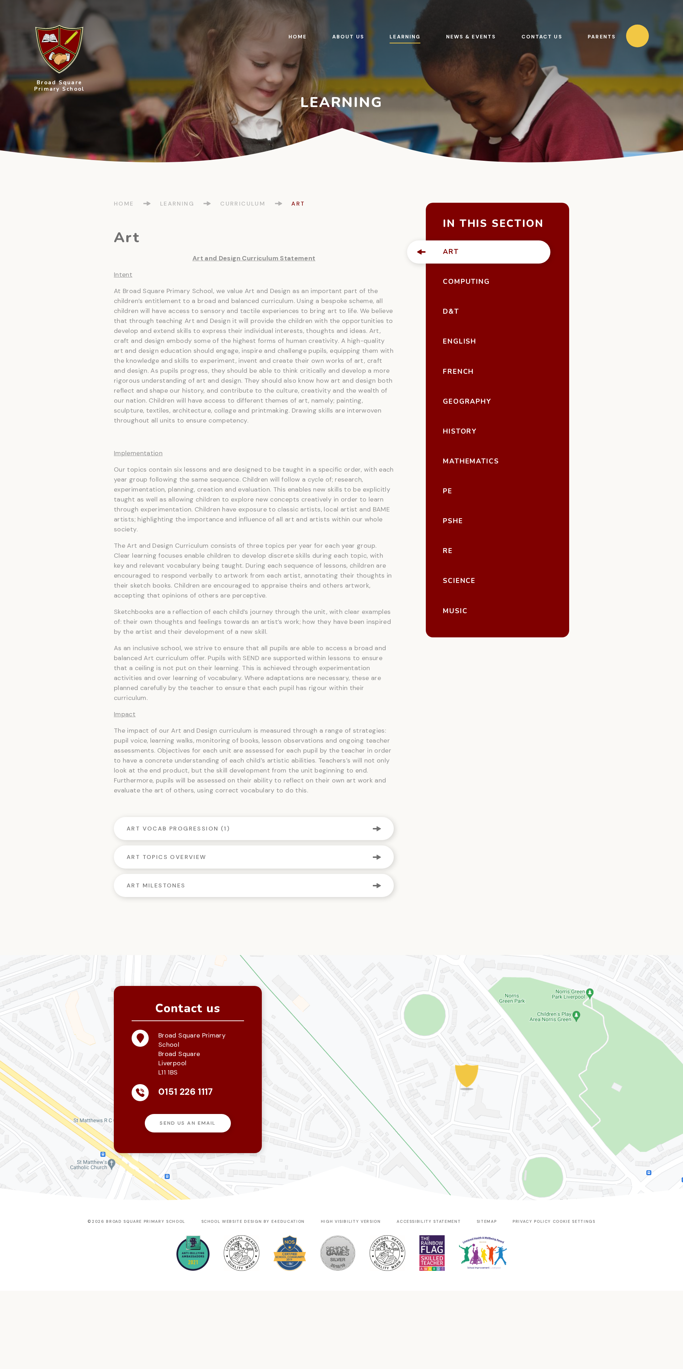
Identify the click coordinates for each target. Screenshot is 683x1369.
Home (124, 203)
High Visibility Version (351, 1221)
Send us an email (188, 1123)
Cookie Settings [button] (574, 1221)
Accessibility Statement (429, 1221)
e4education (288, 1221)
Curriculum (242, 203)
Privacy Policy (532, 1221)
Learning (177, 203)
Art (298, 203)
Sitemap (487, 1221)
